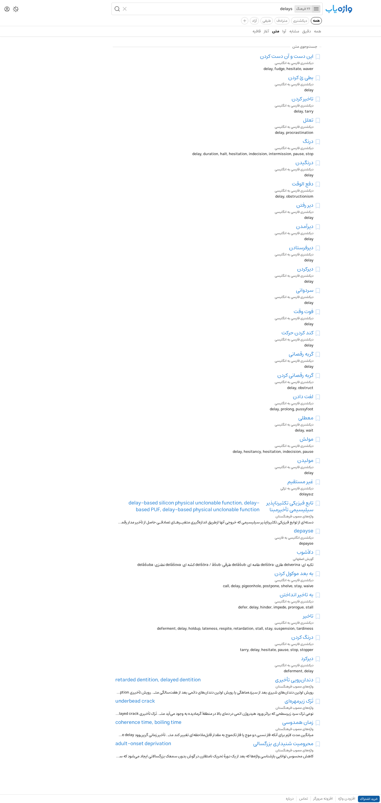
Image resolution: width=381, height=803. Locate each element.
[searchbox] (210, 9)
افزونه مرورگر (323, 798)
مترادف (282, 21)
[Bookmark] (317, 56)
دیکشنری (300, 21)
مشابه (294, 31)
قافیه (256, 31)
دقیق (306, 31)
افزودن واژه (346, 798)
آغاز (266, 31)
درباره (290, 798)
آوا (284, 31)
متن (275, 31)
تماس (303, 798)
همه (316, 21)
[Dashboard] (7, 9)
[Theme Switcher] (15, 10)
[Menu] (316, 9)
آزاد (254, 21)
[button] (117, 8)
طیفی (267, 21)
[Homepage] (338, 9)
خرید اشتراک (369, 799)
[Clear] (125, 8)
